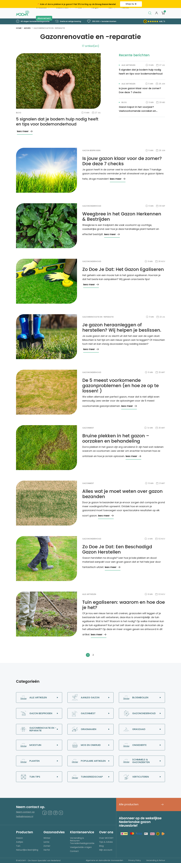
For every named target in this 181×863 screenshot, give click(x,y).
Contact (74, 851)
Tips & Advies (106, 841)
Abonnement (44, 18)
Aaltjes (19, 841)
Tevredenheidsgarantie (82, 843)
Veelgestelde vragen (81, 847)
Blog (101, 845)
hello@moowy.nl (24, 816)
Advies (27, 28)
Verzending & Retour (155, 860)
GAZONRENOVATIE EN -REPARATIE (49, 28)
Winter (46, 837)
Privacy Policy (134, 860)
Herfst (46, 849)
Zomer (46, 845)
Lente (46, 841)
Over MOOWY (106, 837)
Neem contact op (25, 812)
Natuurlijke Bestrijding (27, 849)
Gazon (19, 837)
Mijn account (105, 849)
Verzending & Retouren (77, 839)
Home (18, 28)
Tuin (18, 845)
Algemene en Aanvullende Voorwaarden (104, 860)
